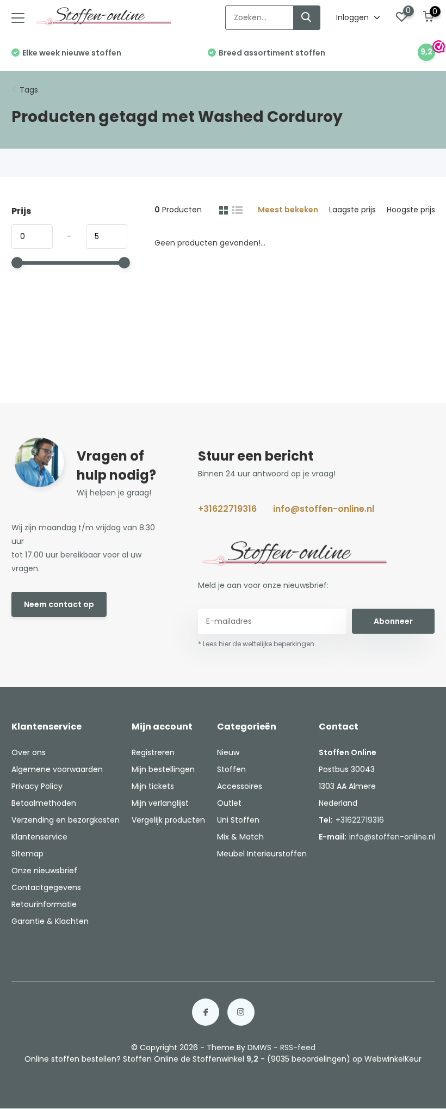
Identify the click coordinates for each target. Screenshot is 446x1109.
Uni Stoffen (238, 819)
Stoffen (231, 769)
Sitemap (27, 853)
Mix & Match (240, 836)
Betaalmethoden (43, 803)
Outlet (229, 803)
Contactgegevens (46, 887)
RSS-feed (297, 1047)
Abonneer (393, 621)
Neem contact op (59, 604)
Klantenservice (39, 836)
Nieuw (228, 752)
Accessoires (239, 786)
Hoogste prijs (411, 209)
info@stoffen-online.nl (323, 509)
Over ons (28, 752)
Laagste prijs (352, 209)
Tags (29, 89)
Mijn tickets (153, 786)
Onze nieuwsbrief (44, 870)
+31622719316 (227, 509)
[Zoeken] (306, 17)
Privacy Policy (37, 786)
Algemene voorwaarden (57, 769)
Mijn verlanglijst (160, 803)
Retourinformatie (44, 904)
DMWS (259, 1047)
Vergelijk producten (168, 819)
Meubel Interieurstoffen (262, 853)
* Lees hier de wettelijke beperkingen (256, 643)
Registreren (153, 752)
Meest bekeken (288, 209)
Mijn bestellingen (163, 769)
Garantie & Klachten (50, 921)
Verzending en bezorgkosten (65, 819)
